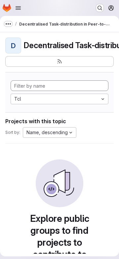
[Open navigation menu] (18, 8)
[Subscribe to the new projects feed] (59, 61)
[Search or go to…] (100, 8)
